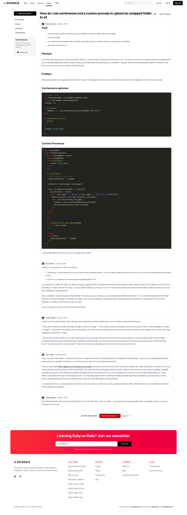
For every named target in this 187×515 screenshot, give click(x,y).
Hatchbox (155, 507)
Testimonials (100, 475)
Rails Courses (73, 475)
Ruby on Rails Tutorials (76, 466)
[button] (154, 17)
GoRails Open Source (76, 488)
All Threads (19, 20)
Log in (125, 416)
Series (32, 3)
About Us (125, 466)
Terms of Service (155, 471)
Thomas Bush (50, 24)
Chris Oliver (49, 264)
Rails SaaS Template (76, 479)
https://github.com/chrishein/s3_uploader (75, 366)
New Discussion (25, 13)
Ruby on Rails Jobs (75, 497)
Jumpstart (135, 507)
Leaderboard (20, 33)
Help (97, 479)
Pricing (158, 3)
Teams (97, 471)
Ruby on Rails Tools (75, 493)
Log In (167, 3)
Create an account (108, 416)
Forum (49, 3)
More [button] (57, 3)
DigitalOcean (168, 507)
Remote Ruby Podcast (130, 475)
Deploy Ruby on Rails (76, 484)
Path (25, 3)
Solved (17, 24)
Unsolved (18, 28)
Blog (124, 471)
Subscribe (24, 52)
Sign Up (178, 3)
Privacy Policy (154, 466)
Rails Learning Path (75, 471)
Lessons (40, 3)
